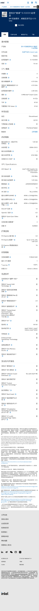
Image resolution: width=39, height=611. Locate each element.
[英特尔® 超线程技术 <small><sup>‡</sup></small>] (16, 306)
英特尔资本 (5, 519)
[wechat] (11, 552)
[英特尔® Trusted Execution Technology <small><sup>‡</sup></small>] (2, 386)
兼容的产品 (24, 34)
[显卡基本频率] (12, 176)
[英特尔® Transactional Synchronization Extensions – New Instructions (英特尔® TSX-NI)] (8, 317)
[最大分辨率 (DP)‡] (14, 199)
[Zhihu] (20, 552)
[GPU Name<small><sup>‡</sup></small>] (10, 169)
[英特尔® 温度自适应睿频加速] (6, 291)
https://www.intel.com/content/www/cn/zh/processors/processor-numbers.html (16, 462)
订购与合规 (13, 34)
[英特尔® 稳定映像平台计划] (4, 399)
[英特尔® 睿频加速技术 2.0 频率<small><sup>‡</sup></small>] (6, 87)
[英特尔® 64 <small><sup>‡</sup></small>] (11, 320)
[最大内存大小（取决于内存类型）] (9, 143)
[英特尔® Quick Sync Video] (2, 218)
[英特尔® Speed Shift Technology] (10, 286)
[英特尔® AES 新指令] (16, 370)
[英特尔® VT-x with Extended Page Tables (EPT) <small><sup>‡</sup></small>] (7, 419)
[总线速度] (9, 98)
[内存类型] (9, 147)
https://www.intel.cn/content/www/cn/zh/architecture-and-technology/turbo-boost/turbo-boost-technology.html (19, 487)
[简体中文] (32, 2)
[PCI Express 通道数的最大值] (4, 247)
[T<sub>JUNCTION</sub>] (9, 265)
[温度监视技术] (12, 345)
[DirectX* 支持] (12, 209)
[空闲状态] (9, 334)
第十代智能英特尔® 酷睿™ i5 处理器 (29, 47)
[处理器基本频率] (13, 91)
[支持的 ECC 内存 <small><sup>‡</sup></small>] (14, 159)
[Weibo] (6, 552)
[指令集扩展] (10, 328)
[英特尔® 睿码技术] (14, 366)
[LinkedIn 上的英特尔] (2, 552)
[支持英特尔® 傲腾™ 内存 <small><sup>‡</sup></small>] (2, 280)
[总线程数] (9, 77)
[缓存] (6, 94)
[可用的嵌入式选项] (14, 124)
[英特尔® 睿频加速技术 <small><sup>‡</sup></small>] (2, 302)
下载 (33, 34)
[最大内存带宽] (12, 155)
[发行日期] (9, 120)
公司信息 (4, 515)
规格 (5, 34)
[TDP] (6, 102)
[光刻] (6, 63)
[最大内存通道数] (13, 151)
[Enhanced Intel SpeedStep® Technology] (2, 341)
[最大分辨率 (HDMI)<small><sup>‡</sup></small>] (15, 195)
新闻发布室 (5, 536)
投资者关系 (5, 528)
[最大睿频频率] (12, 81)
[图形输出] (9, 184)
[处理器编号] (10, 60)
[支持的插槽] (10, 257)
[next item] (38, 7)
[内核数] (7, 74)
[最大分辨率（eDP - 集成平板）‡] (8, 205)
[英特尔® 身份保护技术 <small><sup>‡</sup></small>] (2, 356)
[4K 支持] (8, 191)
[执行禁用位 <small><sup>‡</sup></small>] (11, 390)
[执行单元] (9, 188)
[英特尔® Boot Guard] (16, 394)
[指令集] (7, 324)
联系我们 (4, 532)
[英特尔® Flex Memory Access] (7, 350)
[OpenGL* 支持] (12, 212)
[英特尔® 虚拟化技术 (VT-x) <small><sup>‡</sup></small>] (5, 405)
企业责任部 (5, 523)
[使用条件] (9, 128)
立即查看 (35, 132)
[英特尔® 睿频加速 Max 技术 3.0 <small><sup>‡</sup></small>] (8, 297)
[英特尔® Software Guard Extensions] (10, 375)
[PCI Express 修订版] (15, 236)
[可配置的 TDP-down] (16, 106)
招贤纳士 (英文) (6, 545)
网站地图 (4, 541)
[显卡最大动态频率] (14, 180)
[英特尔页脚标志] (5, 593)
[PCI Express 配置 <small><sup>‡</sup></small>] (15, 240)
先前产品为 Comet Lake (30, 52)
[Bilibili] (15, 552)
